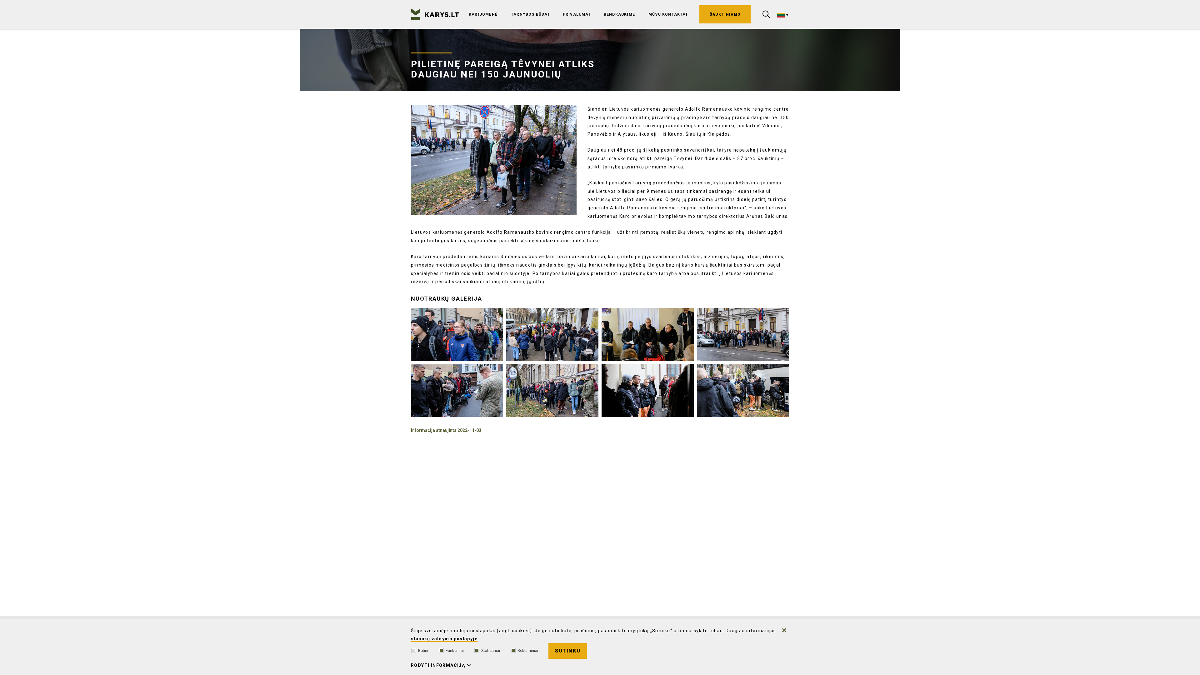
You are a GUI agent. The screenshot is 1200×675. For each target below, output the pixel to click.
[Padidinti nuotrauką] (494, 160)
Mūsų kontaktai (668, 14)
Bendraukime (619, 14)
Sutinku (567, 651)
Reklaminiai (528, 650)
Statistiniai (490, 650)
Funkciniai (455, 650)
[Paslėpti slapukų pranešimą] (784, 630)
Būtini (423, 650)
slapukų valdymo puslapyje (444, 638)
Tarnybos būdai (530, 14)
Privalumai (576, 14)
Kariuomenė (483, 14)
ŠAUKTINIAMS (725, 14)
